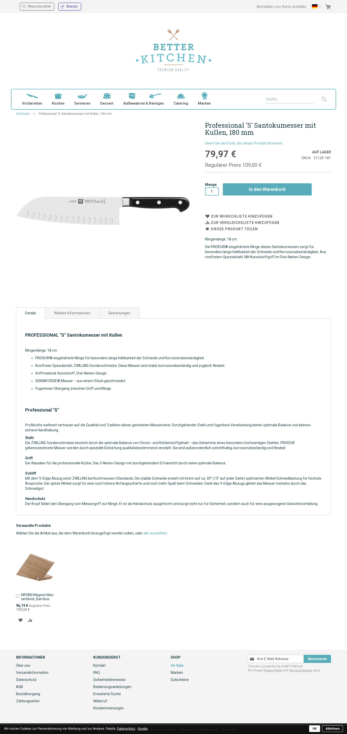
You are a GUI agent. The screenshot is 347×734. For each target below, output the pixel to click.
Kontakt (99, 665)
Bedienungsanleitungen (112, 687)
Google (143, 728)
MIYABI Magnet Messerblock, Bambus (38, 597)
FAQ (96, 673)
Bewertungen (119, 313)
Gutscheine (180, 680)
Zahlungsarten (28, 701)
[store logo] (173, 51)
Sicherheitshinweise (109, 680)
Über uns (23, 665)
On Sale (177, 665)
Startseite (23, 114)
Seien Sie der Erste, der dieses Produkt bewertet (243, 143)
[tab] (30, 313)
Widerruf (100, 701)
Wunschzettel (39, 6)
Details (30, 313)
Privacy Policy (273, 670)
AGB (19, 687)
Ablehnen (332, 728)
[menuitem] (32, 99)
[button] (316, 6)
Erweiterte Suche (107, 694)
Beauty (72, 6)
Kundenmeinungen (108, 708)
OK (314, 728)
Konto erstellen (294, 7)
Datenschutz (26, 680)
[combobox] (289, 99)
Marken (177, 673)
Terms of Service (300, 670)
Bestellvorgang (28, 694)
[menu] (173, 99)
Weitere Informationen (72, 313)
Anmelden (265, 7)
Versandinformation (32, 673)
